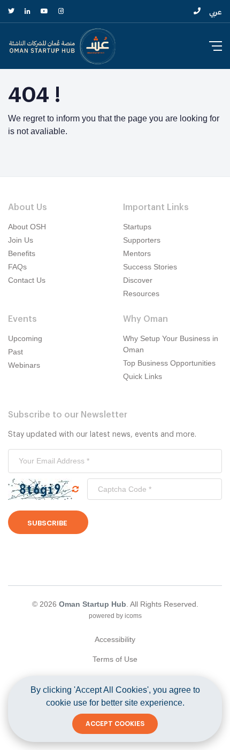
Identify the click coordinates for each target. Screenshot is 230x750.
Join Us (20, 240)
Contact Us (26, 280)
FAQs (17, 266)
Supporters (141, 240)
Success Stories (150, 266)
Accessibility (115, 639)
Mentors (137, 253)
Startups (137, 226)
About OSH (27, 226)
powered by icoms (115, 616)
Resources (141, 293)
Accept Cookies (115, 724)
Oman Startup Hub (92, 604)
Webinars (24, 365)
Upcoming (25, 338)
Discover (137, 280)
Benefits (21, 253)
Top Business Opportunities (169, 363)
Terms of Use (115, 659)
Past (15, 351)
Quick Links (142, 376)
